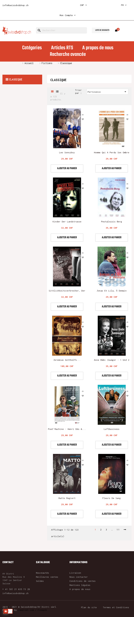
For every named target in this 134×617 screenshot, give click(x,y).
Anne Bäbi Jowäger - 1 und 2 (111, 360)
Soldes (40, 581)
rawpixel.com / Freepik (32, 610)
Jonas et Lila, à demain (112, 290)
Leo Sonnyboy (67, 152)
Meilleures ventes (47, 577)
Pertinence (107, 92)
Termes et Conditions (116, 607)
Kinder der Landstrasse (67, 221)
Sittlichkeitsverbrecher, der (67, 290)
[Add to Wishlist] (82, 119)
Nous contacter (78, 577)
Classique (15, 79)
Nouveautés (42, 572)
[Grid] (52, 92)
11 (118, 529)
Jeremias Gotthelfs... (67, 360)
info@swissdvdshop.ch (15, 5)
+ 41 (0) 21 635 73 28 (16, 589)
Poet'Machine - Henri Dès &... (67, 429)
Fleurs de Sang (111, 498)
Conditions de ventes (82, 581)
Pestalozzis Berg (111, 221)
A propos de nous (79, 589)
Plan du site (89, 607)
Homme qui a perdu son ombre (111, 152)
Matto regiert (67, 498)
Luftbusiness (111, 429)
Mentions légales (79, 585)
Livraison (75, 572)
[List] (57, 92)
